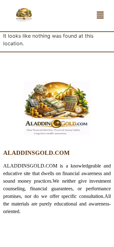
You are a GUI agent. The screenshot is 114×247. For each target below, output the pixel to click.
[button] (100, 15)
